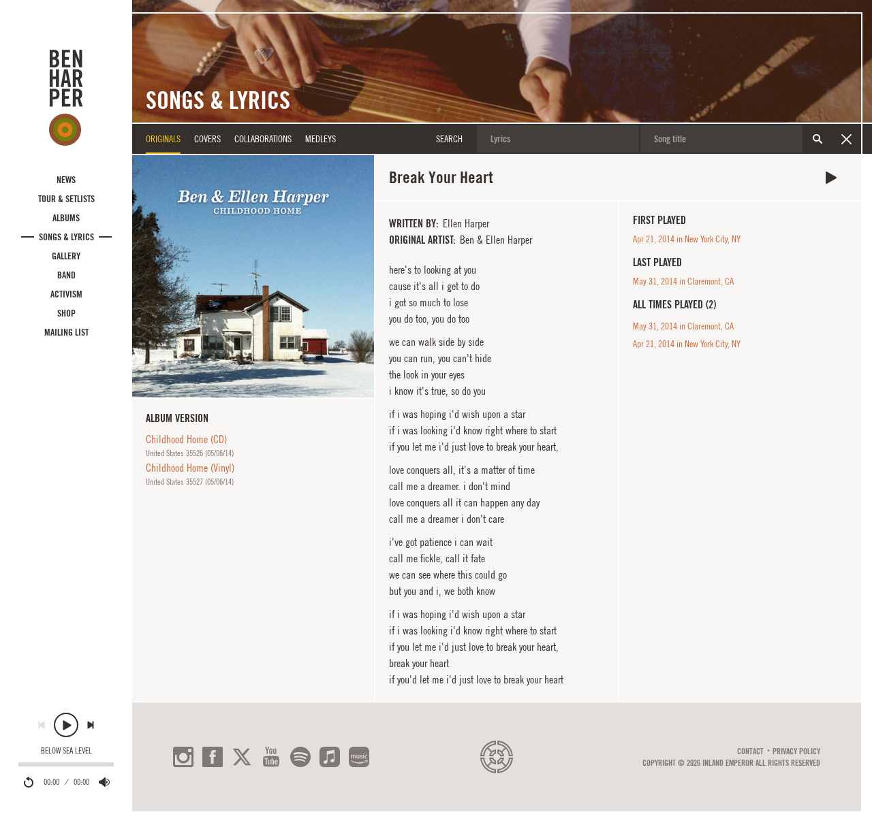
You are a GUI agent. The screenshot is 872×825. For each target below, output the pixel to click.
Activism (66, 294)
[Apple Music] (330, 757)
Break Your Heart (831, 178)
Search (817, 139)
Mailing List (66, 332)
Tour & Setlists (66, 198)
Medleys (320, 138)
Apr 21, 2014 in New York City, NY (687, 238)
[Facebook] (212, 757)
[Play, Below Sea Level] (66, 725)
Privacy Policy (796, 751)
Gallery (66, 255)
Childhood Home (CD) (186, 439)
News (66, 179)
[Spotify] (300, 757)
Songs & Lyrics (66, 236)
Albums (66, 217)
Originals (163, 138)
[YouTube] (271, 757)
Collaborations (263, 138)
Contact (750, 751)
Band (66, 275)
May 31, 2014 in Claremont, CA (683, 281)
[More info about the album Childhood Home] (253, 276)
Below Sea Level (66, 751)
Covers (207, 138)
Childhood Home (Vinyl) (190, 468)
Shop (66, 313)
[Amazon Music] (359, 757)
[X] (242, 757)
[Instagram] (183, 757)
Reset (846, 139)
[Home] (66, 97)
